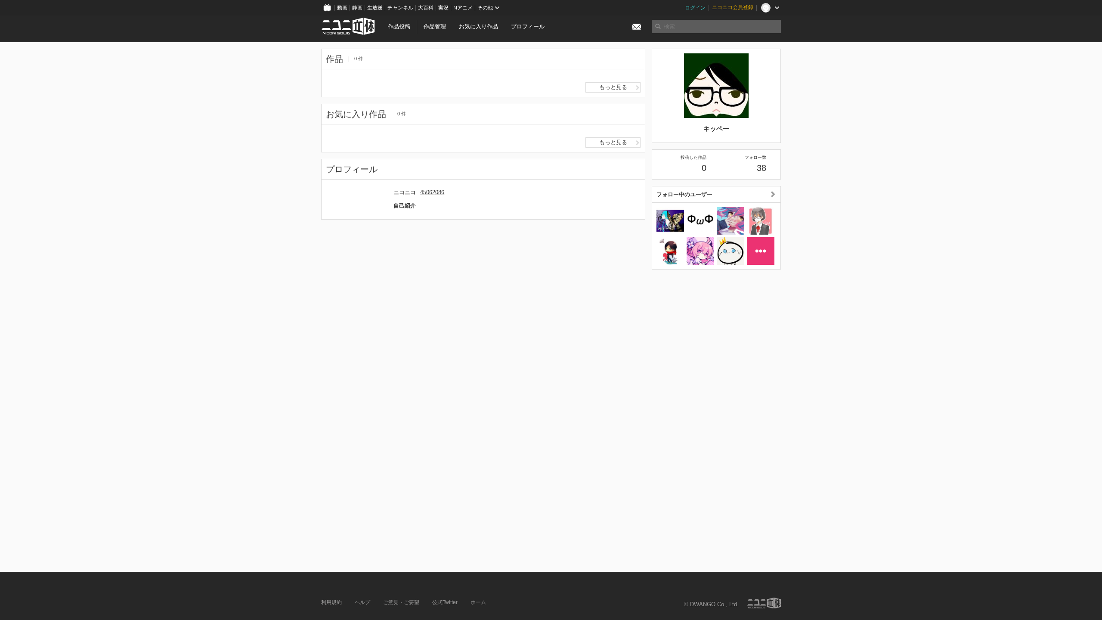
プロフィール (528, 26)
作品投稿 (399, 26)
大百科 (425, 7)
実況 (443, 7)
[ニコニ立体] (764, 603)
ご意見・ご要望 (401, 602)
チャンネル (400, 7)
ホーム (478, 602)
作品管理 (435, 26)
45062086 (432, 192)
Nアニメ (463, 7)
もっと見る (613, 87)
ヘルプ (362, 602)
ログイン (695, 7)
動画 (342, 7)
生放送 (375, 7)
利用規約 (331, 602)
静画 (357, 7)
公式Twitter (445, 602)
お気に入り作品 (478, 26)
